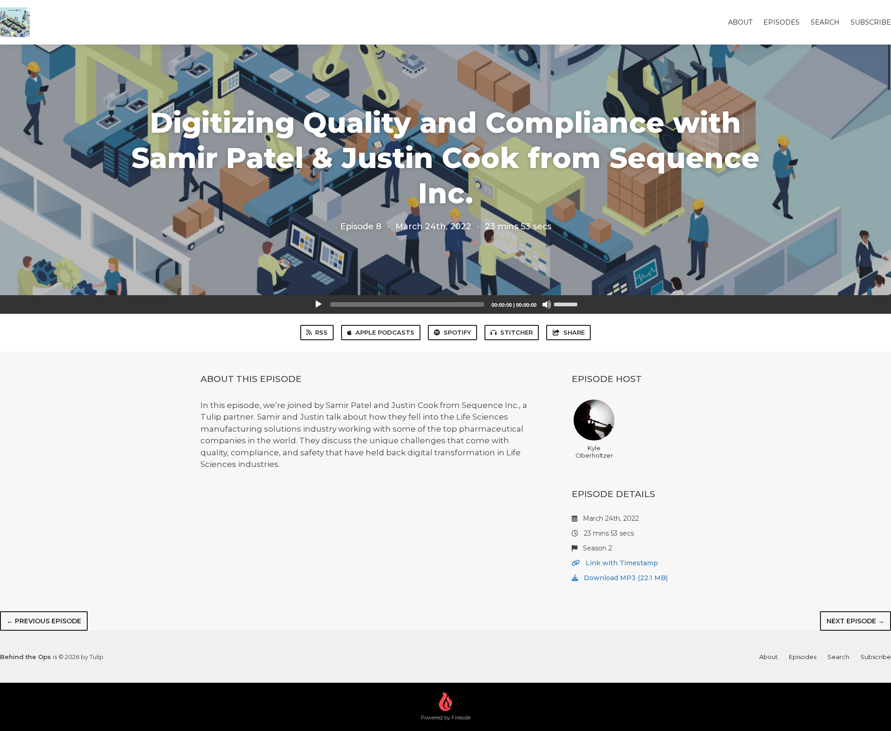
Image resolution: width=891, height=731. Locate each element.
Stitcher (516, 332)
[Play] (318, 304)
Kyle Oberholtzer (594, 451)
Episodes (781, 22)
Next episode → (855, 621)
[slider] (567, 303)
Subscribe (871, 22)
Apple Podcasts (384, 332)
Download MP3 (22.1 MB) (625, 578)
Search (825, 22)
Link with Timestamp (621, 563)
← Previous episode (43, 621)
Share (574, 332)
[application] (445, 304)
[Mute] (546, 304)
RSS (321, 332)
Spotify (457, 332)
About (740, 22)
